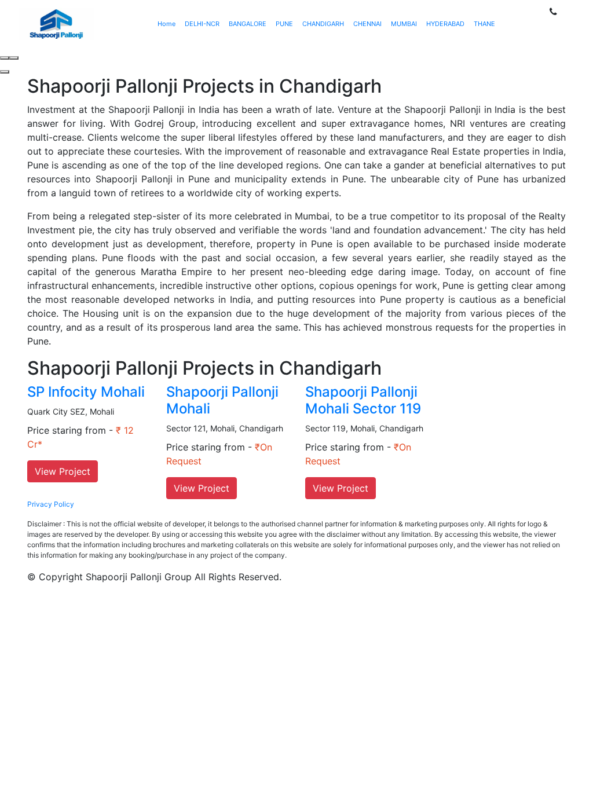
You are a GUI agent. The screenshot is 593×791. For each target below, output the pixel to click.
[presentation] (4, 58)
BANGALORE (247, 24)
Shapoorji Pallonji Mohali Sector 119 (363, 400)
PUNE (284, 24)
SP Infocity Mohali (86, 391)
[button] (4, 72)
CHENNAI (367, 24)
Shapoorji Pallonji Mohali (222, 400)
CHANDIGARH (323, 24)
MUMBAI (404, 24)
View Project (62, 471)
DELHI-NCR (202, 24)
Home (166, 24)
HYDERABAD (445, 24)
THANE (484, 24)
